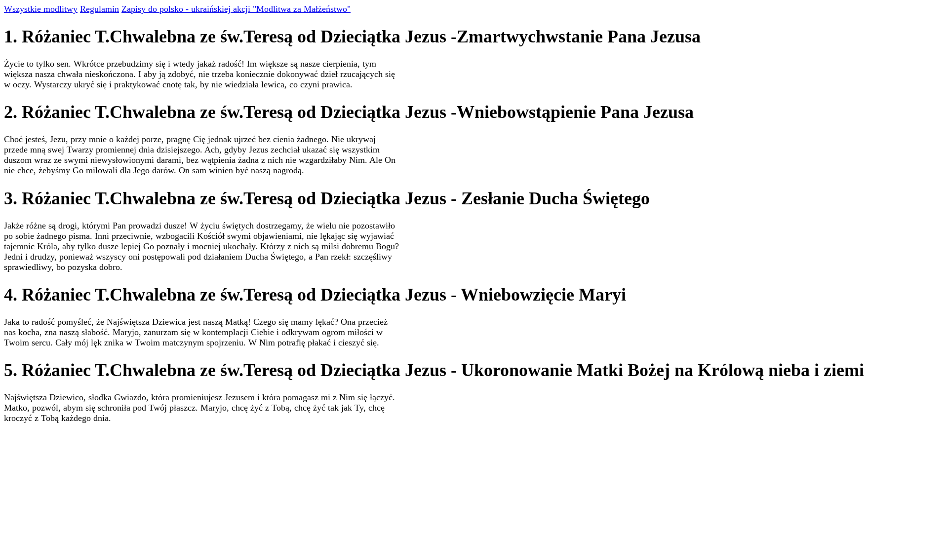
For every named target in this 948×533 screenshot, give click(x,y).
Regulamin (99, 9)
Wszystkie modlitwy (41, 9)
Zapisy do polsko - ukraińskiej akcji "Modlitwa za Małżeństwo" (236, 9)
